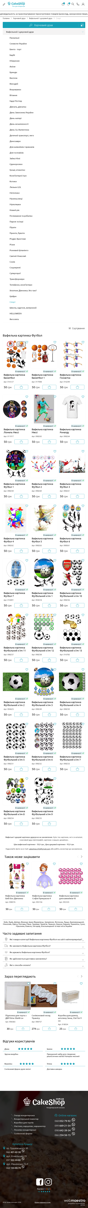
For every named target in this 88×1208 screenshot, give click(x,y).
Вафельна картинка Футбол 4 (14, 540)
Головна (6, 18)
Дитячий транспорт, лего (22, 135)
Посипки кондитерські (25, 1130)
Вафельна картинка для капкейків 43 (69, 897)
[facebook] (39, 1181)
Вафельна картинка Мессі (42, 431)
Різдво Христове (18, 239)
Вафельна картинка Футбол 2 (42, 485)
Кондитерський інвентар (26, 1119)
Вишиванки (15, 89)
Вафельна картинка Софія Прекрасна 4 (42, 897)
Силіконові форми (23, 1133)
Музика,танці (16, 198)
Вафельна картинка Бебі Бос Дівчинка (15, 897)
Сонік (12, 261)
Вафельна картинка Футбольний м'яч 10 (71, 594)
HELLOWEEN (16, 313)
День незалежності (19, 124)
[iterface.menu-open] (4, 4)
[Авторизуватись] (83, 4)
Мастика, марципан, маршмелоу (29, 1126)
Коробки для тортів (23, 1122)
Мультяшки (15, 204)
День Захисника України (21, 112)
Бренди (13, 72)
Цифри (13, 296)
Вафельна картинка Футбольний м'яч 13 (71, 649)
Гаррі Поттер (16, 101)
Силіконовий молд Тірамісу (41, 1016)
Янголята (14, 319)
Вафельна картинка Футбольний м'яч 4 (70, 703)
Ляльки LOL (15, 187)
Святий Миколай (18, 256)
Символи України (18, 43)
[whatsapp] (73, 1119)
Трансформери (17, 279)
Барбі (12, 55)
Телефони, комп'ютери (21, 284)
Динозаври (15, 141)
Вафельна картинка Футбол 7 (14, 594)
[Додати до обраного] (27, 342)
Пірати (13, 227)
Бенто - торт (15, 49)
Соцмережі (15, 267)
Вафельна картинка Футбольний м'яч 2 (14, 703)
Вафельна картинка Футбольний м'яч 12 (43, 649)
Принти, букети (17, 233)
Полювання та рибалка (21, 216)
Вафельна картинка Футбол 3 (70, 485)
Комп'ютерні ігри (18, 175)
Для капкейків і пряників (22, 147)
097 (13, 1160)
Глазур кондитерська (24, 1115)
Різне (12, 244)
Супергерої (15, 273)
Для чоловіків (16, 152)
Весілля (13, 78)
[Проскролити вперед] (82, 857)
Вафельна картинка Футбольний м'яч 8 (14, 813)
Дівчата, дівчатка (18, 106)
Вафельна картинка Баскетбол (14, 376)
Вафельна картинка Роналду (70, 431)
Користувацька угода (42, 1202)
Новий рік (14, 210)
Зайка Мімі (15, 158)
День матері (16, 118)
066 (63, 1135)
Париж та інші (16, 221)
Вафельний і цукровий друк (40, 18)
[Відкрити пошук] (73, 4)
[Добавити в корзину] (21, 387)
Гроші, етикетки (17, 170)
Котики (13, 181)
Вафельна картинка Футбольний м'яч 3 (42, 703)
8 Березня (14, 60)
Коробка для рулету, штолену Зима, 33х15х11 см (70, 1018)
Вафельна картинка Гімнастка (70, 376)
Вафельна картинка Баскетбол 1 (42, 376)
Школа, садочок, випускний (23, 307)
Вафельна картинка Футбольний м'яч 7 (70, 758)
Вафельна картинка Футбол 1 (14, 485)
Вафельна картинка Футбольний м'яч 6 (42, 758)
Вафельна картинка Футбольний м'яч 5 (14, 758)
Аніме (12, 66)
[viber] (73, 1129)
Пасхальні (14, 38)
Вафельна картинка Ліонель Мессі (14, 431)
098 (63, 1130)
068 (63, 1121)
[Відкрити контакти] (78, 4)
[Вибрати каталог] (82, 25)
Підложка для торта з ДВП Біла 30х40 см (15, 1016)
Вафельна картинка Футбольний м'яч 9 (42, 813)
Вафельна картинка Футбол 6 (70, 540)
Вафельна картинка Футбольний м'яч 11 (15, 649)
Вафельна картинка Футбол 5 (42, 540)
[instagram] (48, 1181)
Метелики (15, 193)
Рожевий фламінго (19, 250)
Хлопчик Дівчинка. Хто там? (23, 290)
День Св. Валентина (19, 129)
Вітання (13, 95)
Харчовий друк (19, 18)
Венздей (14, 83)
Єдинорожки (16, 164)
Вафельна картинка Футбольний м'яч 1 (42, 594)
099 (63, 1125)
